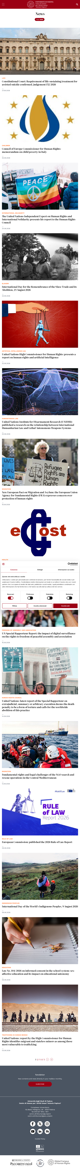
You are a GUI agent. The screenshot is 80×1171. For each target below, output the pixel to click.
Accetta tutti (65, 606)
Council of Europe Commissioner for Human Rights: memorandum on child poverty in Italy (31, 150)
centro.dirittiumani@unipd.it (40, 1114)
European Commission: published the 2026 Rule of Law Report (37, 842)
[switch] (30, 598)
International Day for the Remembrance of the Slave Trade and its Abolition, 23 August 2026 (39, 288)
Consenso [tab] (13, 570)
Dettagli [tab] (40, 570)
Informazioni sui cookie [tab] (66, 570)
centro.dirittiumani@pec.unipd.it (40, 1116)
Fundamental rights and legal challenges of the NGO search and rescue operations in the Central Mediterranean (38, 776)
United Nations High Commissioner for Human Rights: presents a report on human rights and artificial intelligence (39, 355)
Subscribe (40, 1084)
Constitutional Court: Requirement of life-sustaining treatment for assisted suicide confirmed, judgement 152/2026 (39, 83)
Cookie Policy (40, 1139)
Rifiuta (14, 606)
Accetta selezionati (40, 606)
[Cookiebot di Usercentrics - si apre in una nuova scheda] (69, 564)
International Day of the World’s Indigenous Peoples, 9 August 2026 (40, 906)
